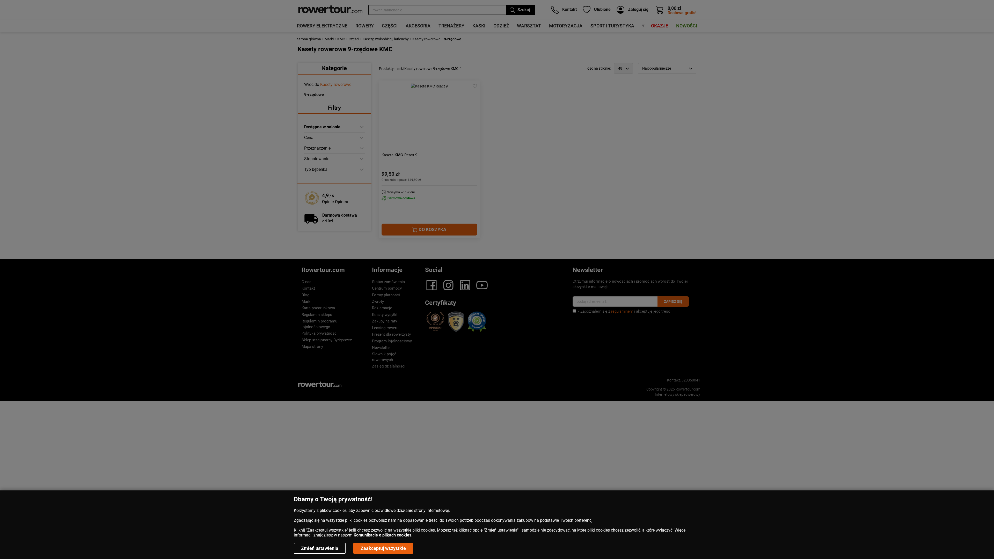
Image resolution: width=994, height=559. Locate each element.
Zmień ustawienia (319, 548)
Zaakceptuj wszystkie (383, 548)
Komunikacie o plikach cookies (382, 535)
